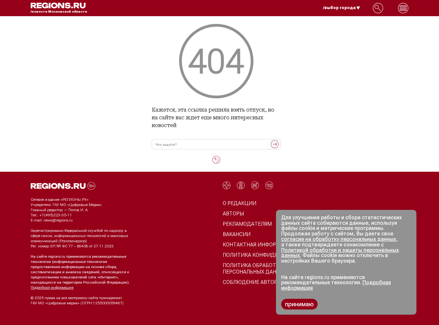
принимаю (299, 304)
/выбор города (339, 7)
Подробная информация (52, 287)
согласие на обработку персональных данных (338, 239)
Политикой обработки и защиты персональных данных (340, 253)
